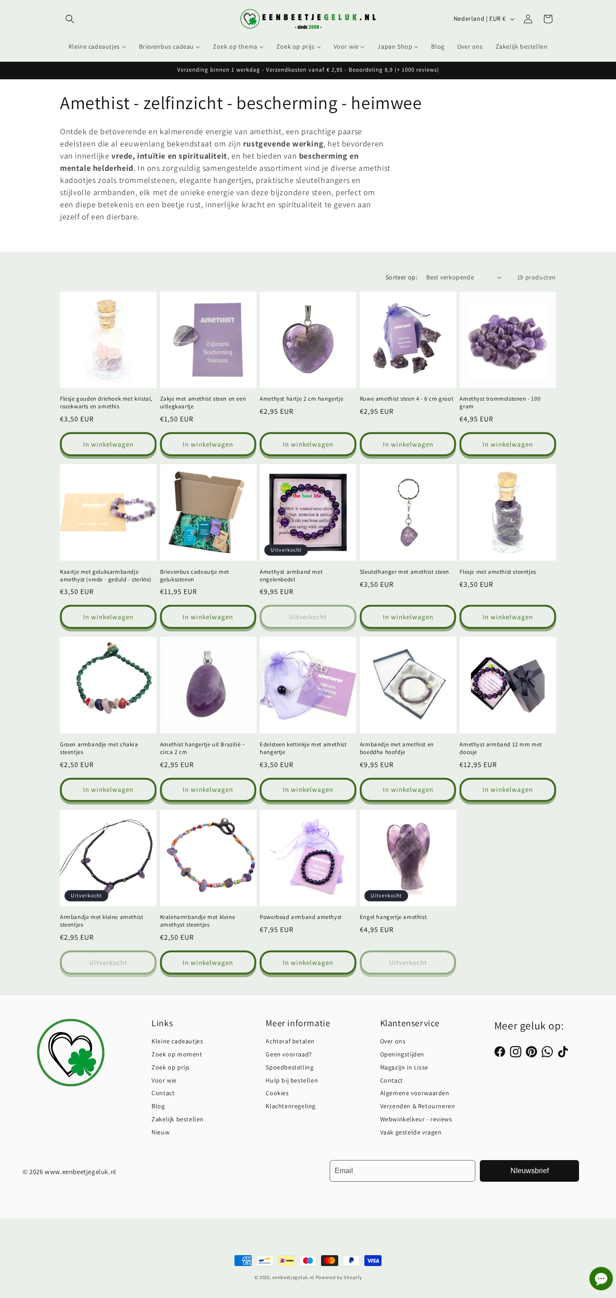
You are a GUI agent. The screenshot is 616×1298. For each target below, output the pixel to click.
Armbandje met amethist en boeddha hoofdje (397, 748)
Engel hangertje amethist (393, 917)
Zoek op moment (177, 1054)
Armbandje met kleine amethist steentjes (101, 921)
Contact (163, 1093)
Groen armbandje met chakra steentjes (99, 748)
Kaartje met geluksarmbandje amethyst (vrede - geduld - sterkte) (106, 575)
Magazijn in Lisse (404, 1067)
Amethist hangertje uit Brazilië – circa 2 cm (202, 748)
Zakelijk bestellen (178, 1119)
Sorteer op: (401, 277)
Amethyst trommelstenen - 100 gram (500, 402)
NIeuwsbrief (529, 1171)
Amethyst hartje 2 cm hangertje (301, 398)
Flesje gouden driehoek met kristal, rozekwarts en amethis (106, 402)
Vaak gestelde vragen (411, 1132)
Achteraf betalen (290, 1041)
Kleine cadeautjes (177, 1041)
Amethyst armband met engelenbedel (291, 575)
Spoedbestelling (289, 1067)
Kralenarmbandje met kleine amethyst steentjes (197, 921)
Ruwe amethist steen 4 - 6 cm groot (406, 398)
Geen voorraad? (289, 1054)
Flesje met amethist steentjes (498, 572)
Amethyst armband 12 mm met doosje (501, 748)
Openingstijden (402, 1054)
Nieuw (161, 1132)
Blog (158, 1106)
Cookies (277, 1093)
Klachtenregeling (291, 1106)
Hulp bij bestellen (292, 1080)
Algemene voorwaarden (415, 1093)
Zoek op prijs (171, 1067)
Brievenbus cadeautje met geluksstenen (194, 575)
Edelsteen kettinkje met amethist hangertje (303, 748)
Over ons (393, 1041)
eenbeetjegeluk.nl (293, 1277)
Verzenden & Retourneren (417, 1106)
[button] (70, 19)
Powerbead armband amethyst (301, 917)
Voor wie (164, 1080)
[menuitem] (97, 46)
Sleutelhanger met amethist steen (404, 572)
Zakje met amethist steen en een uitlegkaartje (203, 402)
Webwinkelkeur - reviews (416, 1119)
